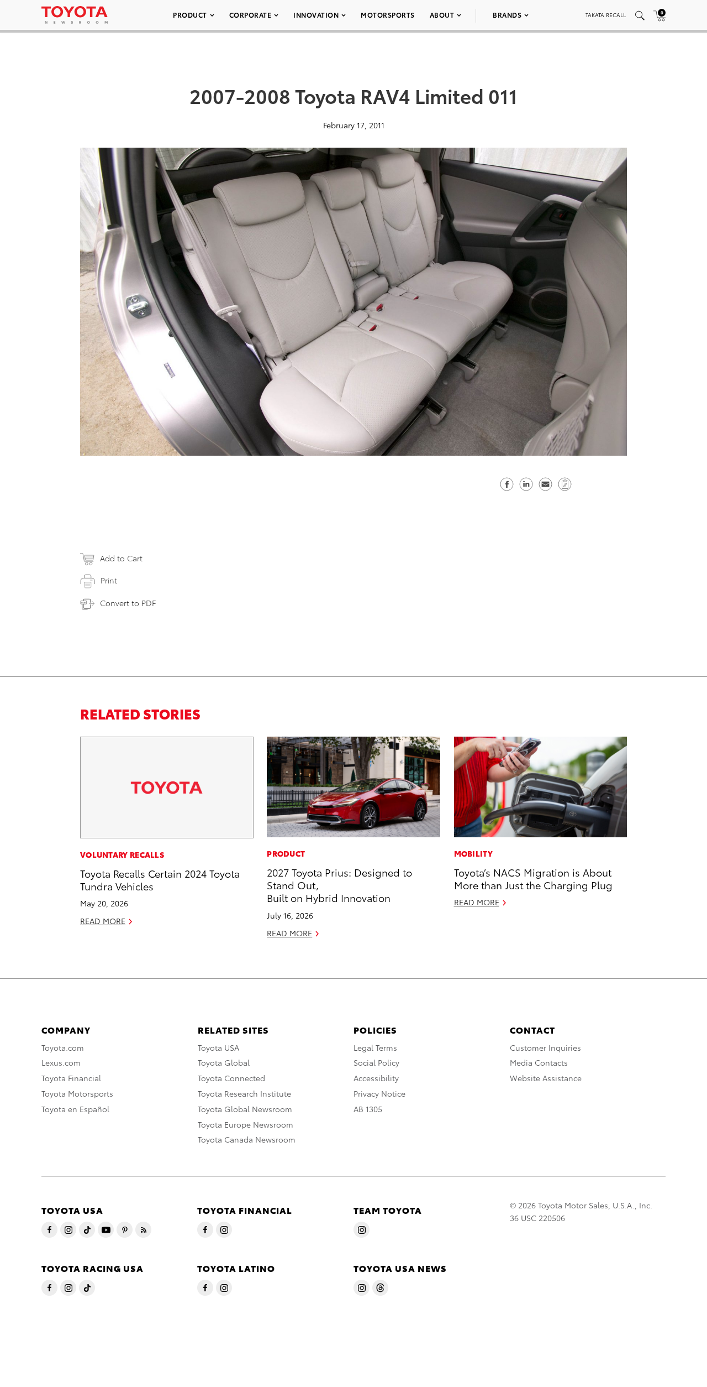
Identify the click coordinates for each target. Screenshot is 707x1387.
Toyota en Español (75, 1108)
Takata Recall (605, 15)
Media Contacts (539, 1062)
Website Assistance (546, 1077)
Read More (102, 920)
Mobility (473, 853)
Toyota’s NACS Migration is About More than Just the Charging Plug (533, 878)
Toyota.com (62, 1047)
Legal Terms (375, 1047)
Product (190, 14)
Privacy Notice (379, 1093)
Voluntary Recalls (122, 854)
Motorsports (388, 14)
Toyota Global (224, 1062)
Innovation (316, 14)
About (442, 14)
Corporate (250, 14)
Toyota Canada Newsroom (247, 1139)
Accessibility (376, 1077)
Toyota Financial (71, 1077)
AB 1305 (368, 1108)
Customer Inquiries (545, 1047)
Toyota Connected (231, 1077)
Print (109, 580)
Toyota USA (218, 1047)
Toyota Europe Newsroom (245, 1124)
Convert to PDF (128, 602)
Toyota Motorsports (77, 1093)
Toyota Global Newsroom (245, 1108)
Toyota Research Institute (244, 1093)
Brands (507, 14)
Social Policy (376, 1062)
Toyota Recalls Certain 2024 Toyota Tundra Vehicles (160, 879)
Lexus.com (61, 1062)
